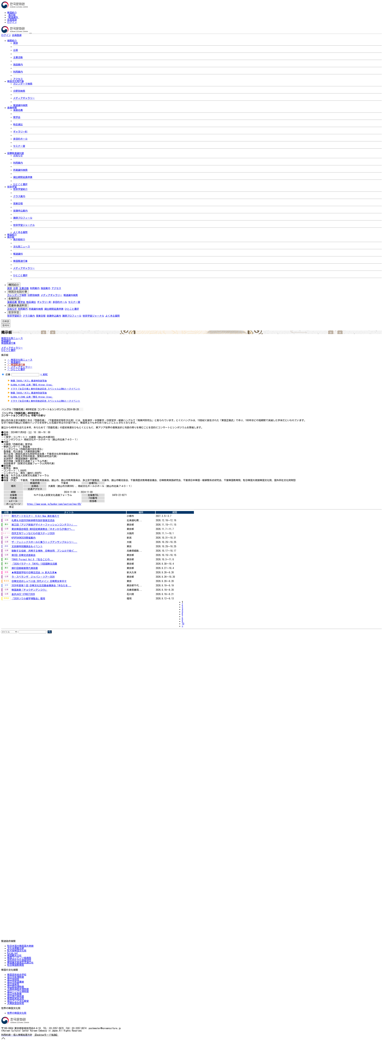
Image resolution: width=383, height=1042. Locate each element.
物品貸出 (18, 124)
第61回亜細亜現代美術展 (25, 568)
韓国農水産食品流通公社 (20, 962)
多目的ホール (20, 139)
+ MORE (44, 374)
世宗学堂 (13, 312)
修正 (11, 507)
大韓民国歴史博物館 (18, 989)
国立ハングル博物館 (18, 991)
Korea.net (12, 953)
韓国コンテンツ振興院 (19, 958)
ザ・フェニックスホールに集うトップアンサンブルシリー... (44, 542)
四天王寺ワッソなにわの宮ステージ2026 (33, 533)
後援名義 (18, 110)
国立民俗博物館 (15, 986)
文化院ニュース (21, 246)
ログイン (12, 22)
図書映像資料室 (17, 305)
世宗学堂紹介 (20, 189)
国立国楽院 (13, 984)
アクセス (18, 79)
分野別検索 (19, 91)
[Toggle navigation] (30, 33)
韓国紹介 (12, 12)
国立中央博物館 (15, 977)
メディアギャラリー (24, 98)
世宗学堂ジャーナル (24, 225)
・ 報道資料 (13, 362)
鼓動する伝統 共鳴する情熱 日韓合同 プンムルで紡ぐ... (44, 551)
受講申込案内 (20, 210)
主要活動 (18, 57)
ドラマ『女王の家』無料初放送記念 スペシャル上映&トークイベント (45, 389)
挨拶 (15, 43)
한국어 (26, 35)
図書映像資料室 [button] (15, 153)
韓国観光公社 (14, 955)
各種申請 (13, 298)
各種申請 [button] (12, 107)
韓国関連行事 (20, 261)
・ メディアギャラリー (19, 367)
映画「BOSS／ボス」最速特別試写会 (29, 381)
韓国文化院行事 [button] (15, 81)
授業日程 (18, 203)
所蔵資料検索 (20, 170)
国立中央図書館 (15, 982)
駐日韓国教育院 (15, 965)
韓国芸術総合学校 (16, 974)
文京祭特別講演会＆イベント (27, 546)
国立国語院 (13, 979)
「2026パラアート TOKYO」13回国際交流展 (34, 564)
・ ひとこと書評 (16, 369)
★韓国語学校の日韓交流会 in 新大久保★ (34, 572)
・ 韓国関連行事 (16, 364)
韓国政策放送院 (15, 998)
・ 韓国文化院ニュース (19, 360)
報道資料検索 (20, 105)
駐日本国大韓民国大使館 (20, 946)
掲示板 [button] (10, 237)
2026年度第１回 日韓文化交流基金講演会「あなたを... (41, 585)
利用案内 (18, 72)
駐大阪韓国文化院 (16, 950)
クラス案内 (19, 196)
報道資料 (13, 17)
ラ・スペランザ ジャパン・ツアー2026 (33, 577)
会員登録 (12, 20)
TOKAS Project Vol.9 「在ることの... (32, 559)
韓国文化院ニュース (12, 338)
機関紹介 (13, 284)
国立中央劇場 (14, 994)
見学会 (16, 117)
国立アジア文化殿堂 (18, 1001)
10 (183, 623)
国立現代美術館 (15, 996)
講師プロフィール (22, 218)
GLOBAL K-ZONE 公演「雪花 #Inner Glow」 (32, 385)
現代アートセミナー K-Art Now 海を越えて (35, 516)
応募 (8, 374)
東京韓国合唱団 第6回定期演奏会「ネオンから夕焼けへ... (43, 529)
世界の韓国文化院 (16, 1013)
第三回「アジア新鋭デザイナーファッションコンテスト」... (44, 524)
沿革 (15, 50)
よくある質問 (20, 232)
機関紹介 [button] (12, 40)
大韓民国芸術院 (15, 1003)
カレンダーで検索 (22, 84)
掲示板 (12, 15)
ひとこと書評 (20, 184)
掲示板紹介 (19, 239)
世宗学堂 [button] (12, 187)
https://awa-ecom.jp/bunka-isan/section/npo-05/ (54, 504)
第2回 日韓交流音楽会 (23, 555)
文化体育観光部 (15, 948)
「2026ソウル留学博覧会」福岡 (28, 598)
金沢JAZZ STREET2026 (23, 594)
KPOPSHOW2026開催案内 (23, 537)
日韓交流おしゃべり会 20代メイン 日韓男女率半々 (39, 581)
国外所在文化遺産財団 (19, 960)
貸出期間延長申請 (22, 177)
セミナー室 (19, 146)
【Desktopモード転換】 (46, 1035)
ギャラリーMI (20, 131)
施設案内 (18, 64)
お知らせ (18, 155)
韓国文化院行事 (17, 291)
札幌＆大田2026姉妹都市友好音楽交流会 (33, 520)
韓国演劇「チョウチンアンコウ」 (29, 590)
